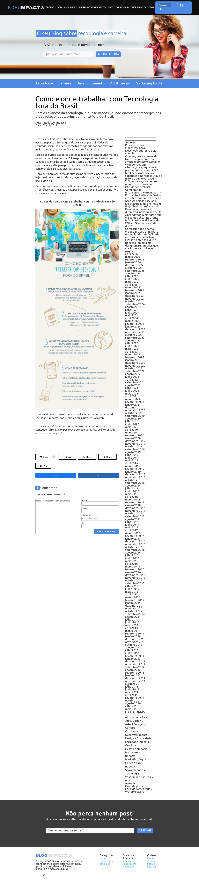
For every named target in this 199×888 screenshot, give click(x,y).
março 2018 (132, 499)
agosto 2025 (133, 273)
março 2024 (132, 320)
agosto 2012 (133, 669)
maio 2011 (131, 692)
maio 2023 (131, 348)
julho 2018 (131, 488)
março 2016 (132, 566)
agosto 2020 (133, 418)
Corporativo (132, 731)
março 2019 (132, 466)
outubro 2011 (133, 683)
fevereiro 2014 (134, 633)
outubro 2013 (133, 644)
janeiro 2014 (133, 636)
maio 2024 (131, 315)
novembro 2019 (135, 443)
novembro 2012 (135, 664)
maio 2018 (131, 494)
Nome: (84, 500)
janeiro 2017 (133, 538)
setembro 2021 (135, 382)
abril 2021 (131, 396)
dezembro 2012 (135, 661)
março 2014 (132, 630)
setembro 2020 (135, 415)
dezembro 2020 (135, 407)
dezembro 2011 (135, 678)
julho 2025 (131, 276)
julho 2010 (131, 706)
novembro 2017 (135, 510)
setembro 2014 (135, 614)
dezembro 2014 (135, 605)
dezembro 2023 (135, 329)
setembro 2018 (135, 482)
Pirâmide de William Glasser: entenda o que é (142, 223)
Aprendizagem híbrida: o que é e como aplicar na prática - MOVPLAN (143, 217)
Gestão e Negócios (137, 748)
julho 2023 (131, 343)
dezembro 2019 (135, 440)
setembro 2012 (135, 667)
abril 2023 (131, 351)
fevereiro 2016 (134, 569)
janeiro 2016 (133, 572)
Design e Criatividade (138, 738)
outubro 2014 (133, 611)
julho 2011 (131, 686)
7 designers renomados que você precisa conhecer (141, 245)
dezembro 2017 (135, 507)
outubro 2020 (133, 413)
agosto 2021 (133, 385)
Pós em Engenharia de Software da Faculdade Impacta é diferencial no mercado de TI (143, 208)
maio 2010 (131, 709)
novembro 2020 (135, 410)
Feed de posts (134, 786)
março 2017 (132, 533)
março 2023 (132, 354)
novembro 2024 (135, 298)
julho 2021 (131, 387)
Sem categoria (134, 770)
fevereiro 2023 (134, 357)
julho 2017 (131, 521)
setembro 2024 (135, 304)
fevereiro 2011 (134, 697)
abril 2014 (131, 628)
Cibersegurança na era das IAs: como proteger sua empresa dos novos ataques (142, 159)
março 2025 (132, 287)
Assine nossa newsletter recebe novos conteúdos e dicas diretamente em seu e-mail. (99, 819)
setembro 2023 (135, 337)
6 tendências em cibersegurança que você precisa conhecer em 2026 (141, 167)
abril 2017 (131, 530)
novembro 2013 (135, 642)
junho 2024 (132, 312)
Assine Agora (108, 54)
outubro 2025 (133, 267)
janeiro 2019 (133, 471)
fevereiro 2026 (134, 259)
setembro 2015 (135, 583)
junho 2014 (132, 622)
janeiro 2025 (133, 292)
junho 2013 (132, 653)
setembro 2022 (135, 371)
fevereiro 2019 (134, 468)
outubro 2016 (133, 547)
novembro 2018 (135, 477)
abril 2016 (131, 563)
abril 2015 (131, 594)
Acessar (130, 783)
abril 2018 (131, 496)
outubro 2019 (133, 446)
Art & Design (116, 7)
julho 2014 (131, 619)
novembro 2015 (135, 577)
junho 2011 (132, 689)
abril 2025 (131, 284)
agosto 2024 (133, 306)
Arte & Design (134, 724)
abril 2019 (131, 463)
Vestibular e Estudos (138, 777)
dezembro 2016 (135, 541)
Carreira (71, 7)
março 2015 (132, 597)
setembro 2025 (135, 270)
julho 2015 (131, 586)
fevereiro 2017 (134, 535)
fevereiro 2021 (134, 401)
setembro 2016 (135, 549)
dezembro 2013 (135, 639)
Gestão (129, 745)
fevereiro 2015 (134, 600)
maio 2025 (131, 281)
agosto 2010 (133, 703)
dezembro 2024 (135, 295)
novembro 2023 (135, 332)
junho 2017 (132, 524)
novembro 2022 (135, 365)
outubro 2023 (133, 334)
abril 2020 (131, 429)
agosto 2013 (133, 647)
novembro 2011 (135, 681)
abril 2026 (131, 253)
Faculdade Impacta (137, 741)
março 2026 (132, 256)
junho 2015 (132, 588)
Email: (84, 508)
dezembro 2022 (135, 362)
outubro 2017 (133, 513)
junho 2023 (132, 346)
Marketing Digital (141, 7)
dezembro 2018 (135, 474)
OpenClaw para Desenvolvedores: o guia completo (140, 150)
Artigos (103, 858)
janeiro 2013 (133, 658)
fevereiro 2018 (134, 502)
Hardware (131, 752)
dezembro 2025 (135, 265)
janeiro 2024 (133, 326)
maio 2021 (131, 393)
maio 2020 (131, 427)
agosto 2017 (133, 519)
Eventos (151, 858)
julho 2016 (131, 555)
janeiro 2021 (133, 404)
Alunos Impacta (135, 717)
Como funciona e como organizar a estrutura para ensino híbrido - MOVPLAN (142, 231)
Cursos (151, 861)
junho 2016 (132, 558)
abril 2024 (131, 318)
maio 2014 (131, 625)
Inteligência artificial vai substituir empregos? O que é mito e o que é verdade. (143, 175)
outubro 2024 (133, 301)
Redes (129, 766)
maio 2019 (131, 460)
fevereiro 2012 (134, 672)
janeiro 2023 (133, 360)
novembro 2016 (135, 544)
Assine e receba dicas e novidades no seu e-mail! (82, 45)
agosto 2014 (133, 616)
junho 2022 (132, 376)
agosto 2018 (133, 485)
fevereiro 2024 (134, 323)
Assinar (145, 830)
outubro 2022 (133, 368)
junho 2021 (132, 390)
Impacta (130, 755)
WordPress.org (134, 791)
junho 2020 (132, 424)
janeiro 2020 (133, 438)
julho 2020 (131, 421)
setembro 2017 (135, 516)
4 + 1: (83, 523)
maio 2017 (131, 527)
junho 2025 (132, 279)
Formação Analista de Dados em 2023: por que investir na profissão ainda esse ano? (143, 198)
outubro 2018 (133, 480)
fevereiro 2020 (134, 435)
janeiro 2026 (133, 262)
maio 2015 (131, 591)
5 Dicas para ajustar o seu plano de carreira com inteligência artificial (141, 184)
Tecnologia (54, 7)
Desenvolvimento (92, 7)
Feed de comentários (138, 788)
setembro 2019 (135, 449)
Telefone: (85, 516)
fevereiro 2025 (134, 290)
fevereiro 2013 (134, 655)
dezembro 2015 (135, 574)
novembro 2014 (135, 608)
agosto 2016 (133, 552)
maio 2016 (131, 561)
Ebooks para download (106, 862)
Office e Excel (134, 762)
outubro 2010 (133, 700)
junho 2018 (132, 491)
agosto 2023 (133, 340)
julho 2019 (131, 454)
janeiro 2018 (133, 505)
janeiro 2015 (133, 602)
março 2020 (132, 432)
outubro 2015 (133, 580)
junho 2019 (132, 457)
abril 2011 (131, 695)
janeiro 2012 (133, 675)
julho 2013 (131, 650)
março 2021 (132, 399)
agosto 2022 (133, 373)
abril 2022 (131, 379)
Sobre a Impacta (151, 865)
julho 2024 (131, 309)
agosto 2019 (133, 452)
